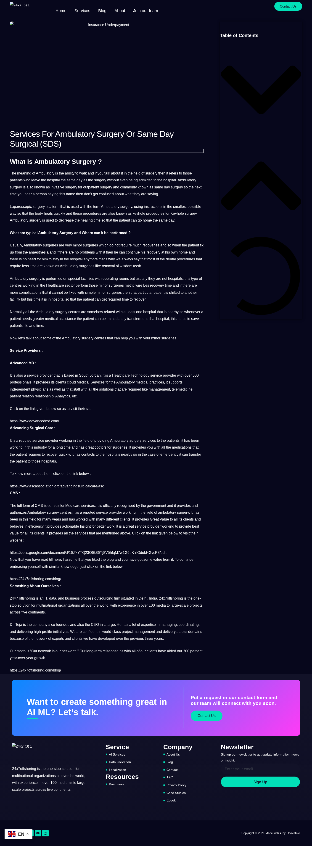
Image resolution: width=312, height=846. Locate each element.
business (72, 598)
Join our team (145, 10)
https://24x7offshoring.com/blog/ (35, 579)
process (87, 598)
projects (196, 605)
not (116, 245)
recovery (153, 252)
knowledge (70, 566)
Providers (32, 350)
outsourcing (103, 598)
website (16, 540)
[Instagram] (45, 833)
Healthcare (55, 285)
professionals (21, 382)
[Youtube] (38, 833)
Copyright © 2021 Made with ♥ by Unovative (270, 833)
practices (156, 382)
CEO (95, 625)
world (104, 605)
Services (97, 382)
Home (61, 10)
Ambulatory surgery (77, 338)
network (40, 638)
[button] (261, 91)
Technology (140, 375)
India (153, 598)
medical (51, 319)
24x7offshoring (171, 598)
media (161, 605)
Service (16, 350)
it (122, 173)
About (119, 10)
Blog (102, 10)
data (52, 598)
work (110, 526)
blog (110, 559)
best (195, 526)
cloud (71, 382)
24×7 (14, 598)
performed (118, 233)
